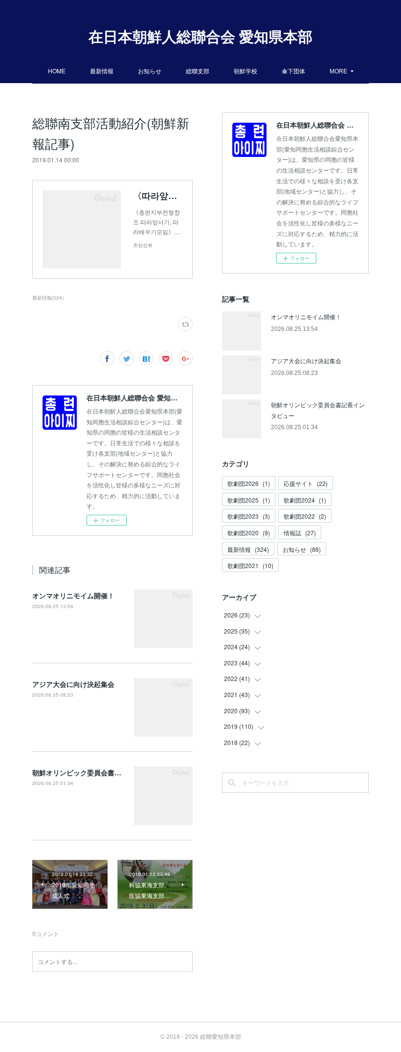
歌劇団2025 (248, 500)
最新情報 (101, 70)
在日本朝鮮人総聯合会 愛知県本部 (200, 37)
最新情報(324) (48, 297)
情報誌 (300, 532)
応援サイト (306, 483)
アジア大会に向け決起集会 (73, 684)
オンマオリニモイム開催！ (73, 595)
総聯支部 (197, 70)
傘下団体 (293, 70)
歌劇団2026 (248, 483)
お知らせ (149, 70)
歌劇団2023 (248, 516)
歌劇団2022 (305, 516)
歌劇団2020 (248, 532)
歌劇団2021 (250, 565)
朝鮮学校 (245, 70)
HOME (57, 70)
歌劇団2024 (305, 500)
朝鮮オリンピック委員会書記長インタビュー (100, 772)
